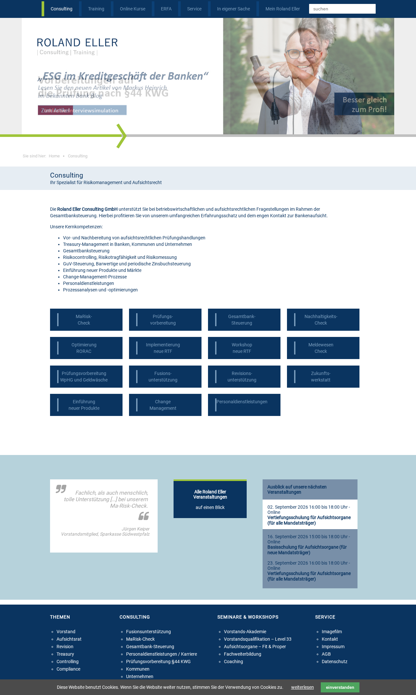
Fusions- (163, 373)
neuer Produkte (84, 408)
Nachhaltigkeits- (321, 316)
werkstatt (321, 379)
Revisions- (242, 373)
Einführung (84, 401)
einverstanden (340, 687)
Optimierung (84, 344)
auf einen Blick (210, 499)
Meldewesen (320, 344)
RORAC (83, 351)
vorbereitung (163, 323)
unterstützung (163, 379)
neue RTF (163, 351)
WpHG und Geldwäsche (84, 379)
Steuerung (241, 323)
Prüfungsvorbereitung (84, 373)
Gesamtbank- (241, 316)
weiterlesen (302, 687)
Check (84, 323)
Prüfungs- (163, 316)
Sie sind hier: (41, 156)
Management (163, 408)
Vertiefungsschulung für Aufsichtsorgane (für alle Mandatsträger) (309, 520)
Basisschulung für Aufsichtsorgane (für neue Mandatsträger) (307, 549)
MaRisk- (84, 316)
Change (163, 401)
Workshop (242, 344)
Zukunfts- (321, 373)
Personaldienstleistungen (241, 401)
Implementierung (163, 344)
